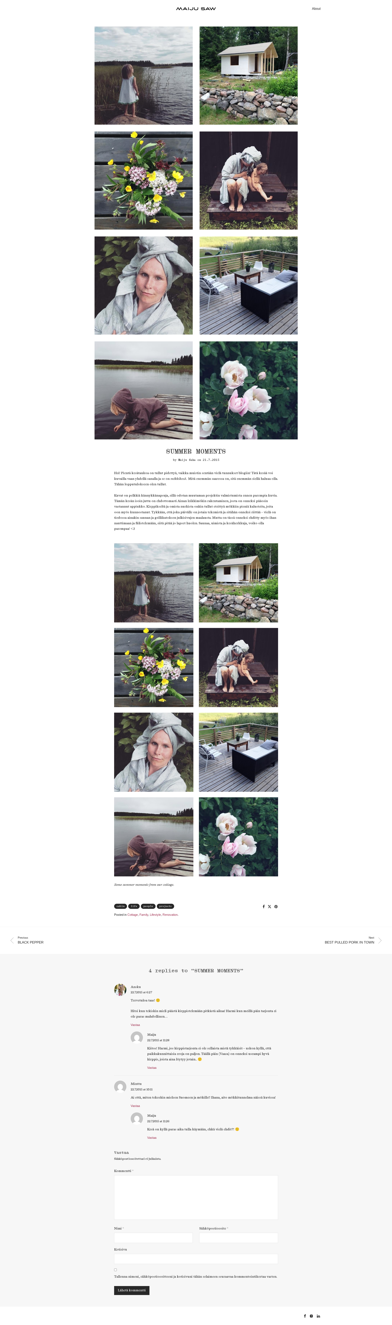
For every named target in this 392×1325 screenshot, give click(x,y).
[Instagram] (311, 1315)
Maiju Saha (187, 459)
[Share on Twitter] (269, 907)
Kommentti (124, 1171)
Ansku (136, 987)
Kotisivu (120, 1249)
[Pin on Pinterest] (276, 907)
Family (143, 914)
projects (165, 906)
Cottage (132, 914)
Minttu (136, 1084)
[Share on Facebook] (264, 907)
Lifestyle (155, 914)
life (134, 906)
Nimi (119, 1228)
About (316, 8)
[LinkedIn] (319, 1315)
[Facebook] (305, 1315)
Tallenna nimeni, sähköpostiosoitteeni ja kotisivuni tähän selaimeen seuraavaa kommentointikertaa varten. (195, 1276)
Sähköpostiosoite (213, 1228)
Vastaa (135, 1025)
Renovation (170, 914)
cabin (121, 906)
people (148, 906)
